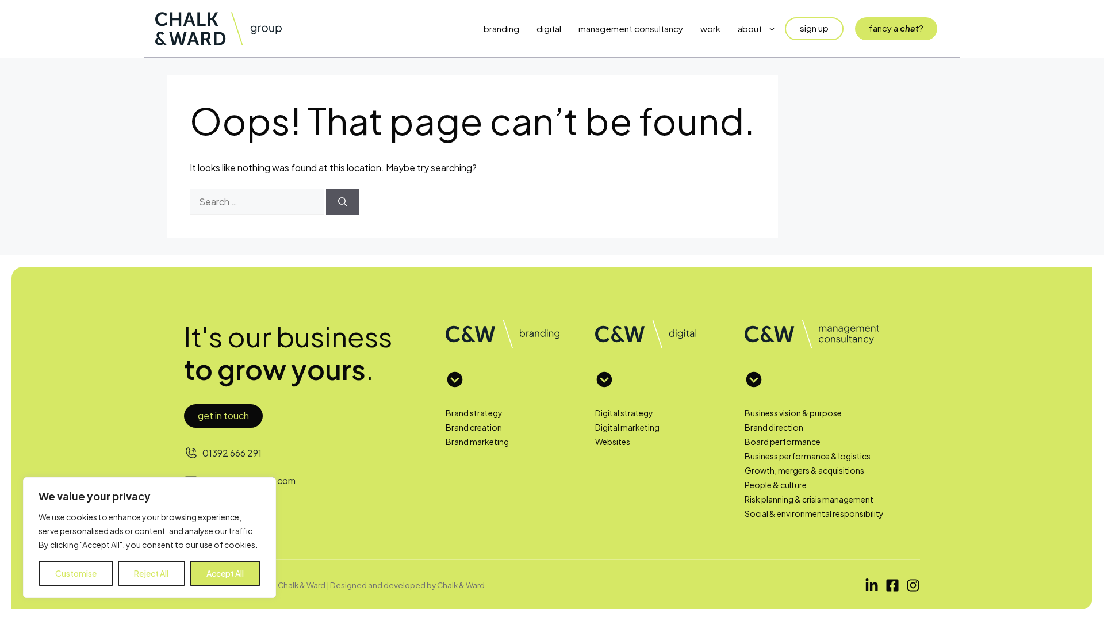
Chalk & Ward (461, 585)
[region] (149, 537)
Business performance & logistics (808, 456)
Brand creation (474, 427)
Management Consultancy (630, 28)
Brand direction (774, 427)
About (750, 28)
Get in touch (223, 415)
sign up (814, 27)
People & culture (776, 485)
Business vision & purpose (793, 413)
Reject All (151, 573)
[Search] (342, 202)
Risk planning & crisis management (809, 499)
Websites (612, 441)
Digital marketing (627, 427)
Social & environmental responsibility (814, 513)
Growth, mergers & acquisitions (804, 470)
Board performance (783, 441)
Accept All (225, 573)
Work (710, 28)
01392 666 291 (232, 453)
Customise (76, 573)
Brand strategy (474, 413)
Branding (501, 28)
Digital (548, 28)
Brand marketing (477, 441)
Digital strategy (624, 413)
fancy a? (896, 27)
